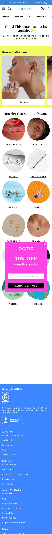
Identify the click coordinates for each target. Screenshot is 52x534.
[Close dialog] (44, 244)
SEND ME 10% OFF (26, 285)
